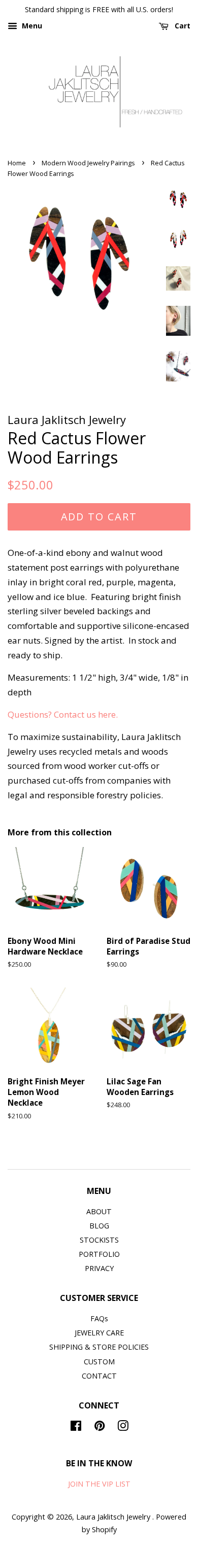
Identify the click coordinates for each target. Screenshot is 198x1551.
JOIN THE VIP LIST (99, 1484)
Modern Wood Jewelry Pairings (88, 162)
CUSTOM (99, 1361)
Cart (181, 25)
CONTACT (99, 1376)
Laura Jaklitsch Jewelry (114, 1517)
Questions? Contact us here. (64, 714)
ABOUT (99, 1211)
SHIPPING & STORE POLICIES (99, 1347)
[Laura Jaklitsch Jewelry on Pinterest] (99, 1427)
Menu (31, 25)
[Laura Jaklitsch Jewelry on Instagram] (122, 1427)
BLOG (99, 1225)
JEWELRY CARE (99, 1332)
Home (17, 162)
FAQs (99, 1318)
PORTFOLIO (99, 1254)
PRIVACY (99, 1268)
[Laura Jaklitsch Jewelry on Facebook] (76, 1427)
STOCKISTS (99, 1240)
